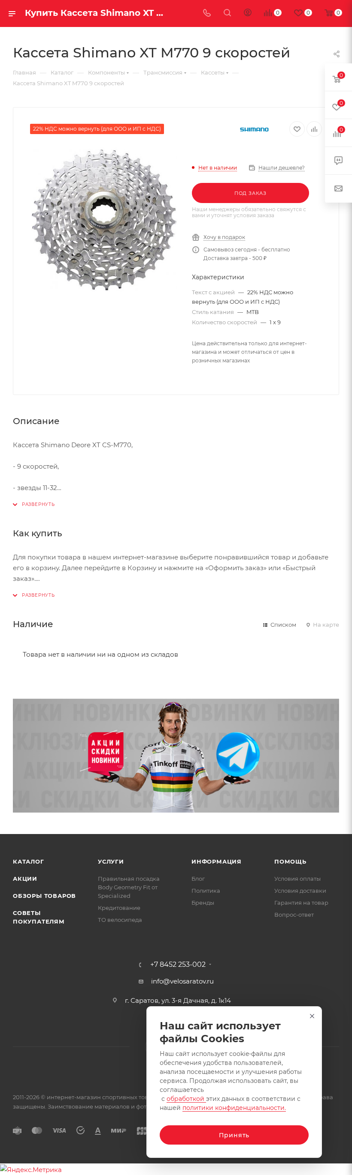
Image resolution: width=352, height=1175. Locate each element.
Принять (234, 1135)
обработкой (186, 1099)
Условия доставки (300, 890)
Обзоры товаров (44, 895)
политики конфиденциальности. (234, 1108)
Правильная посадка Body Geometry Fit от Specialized (129, 887)
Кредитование (119, 907)
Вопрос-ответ (294, 914)
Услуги (111, 861)
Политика (205, 890)
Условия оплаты (297, 878)
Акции (25, 878)
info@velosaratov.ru (182, 981)
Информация (216, 861)
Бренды (202, 902)
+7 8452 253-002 (178, 964)
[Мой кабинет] (248, 13)
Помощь (290, 861)
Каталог (28, 861)
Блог (198, 878)
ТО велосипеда (120, 919)
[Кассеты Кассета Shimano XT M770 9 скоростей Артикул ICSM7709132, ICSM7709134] (104, 220)
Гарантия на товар (301, 902)
